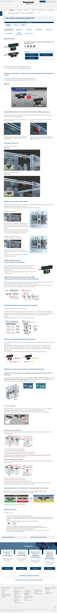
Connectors (3, 591)
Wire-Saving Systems (27, 591)
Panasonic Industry (11, 12)
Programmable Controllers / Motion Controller (27, 593)
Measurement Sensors (28, 600)
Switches (3, 592)
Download (19, 9)
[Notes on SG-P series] (26, 68)
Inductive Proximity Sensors (17, 601)
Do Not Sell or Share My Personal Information (29, 609)
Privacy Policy (13, 609)
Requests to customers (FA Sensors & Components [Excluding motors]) (29, 579)
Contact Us (42, 1)
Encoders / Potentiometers (6, 594)
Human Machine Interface (28, 596)
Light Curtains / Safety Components (13, 13)
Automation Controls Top (20, 12)
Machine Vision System (38, 593)
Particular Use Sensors (17, 602)
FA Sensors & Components (30, 12)
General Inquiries (32, 57)
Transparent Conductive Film (6, 595)
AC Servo (47, 591)
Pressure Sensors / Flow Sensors (28, 598)
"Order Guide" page (16, 521)
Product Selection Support (46, 54)
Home (5, 9)
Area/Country (54, 610)
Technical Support (31, 54)
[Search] (37, 6)
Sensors (38, 12)
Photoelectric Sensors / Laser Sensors (18, 592)
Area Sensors (16, 598)
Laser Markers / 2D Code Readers (38, 592)
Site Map (2, 609)
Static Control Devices (37, 589)
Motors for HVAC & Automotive (49, 593)
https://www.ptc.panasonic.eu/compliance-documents (16, 79)
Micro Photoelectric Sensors (17, 594)
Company (50, 9)
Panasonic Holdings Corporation (42, 609)
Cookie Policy (18, 609)
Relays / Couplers (4, 589)
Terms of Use (7, 609)
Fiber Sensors (16, 589)
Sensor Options (26, 589)
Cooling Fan (3, 597)
